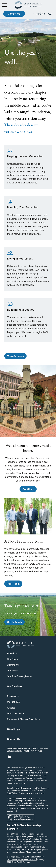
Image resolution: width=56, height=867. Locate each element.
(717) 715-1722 (42, 13)
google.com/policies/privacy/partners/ (23, 847)
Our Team (12, 670)
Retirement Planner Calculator (23, 719)
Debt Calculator (15, 713)
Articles (11, 707)
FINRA (9, 793)
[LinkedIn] (9, 756)
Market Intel (13, 701)
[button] (14, 13)
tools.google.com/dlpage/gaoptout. (26, 852)
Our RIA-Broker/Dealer (19, 676)
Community (13, 664)
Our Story (12, 659)
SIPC (15, 793)
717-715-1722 (36, 751)
